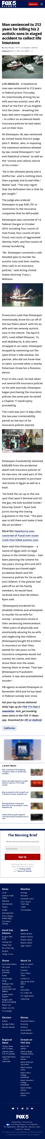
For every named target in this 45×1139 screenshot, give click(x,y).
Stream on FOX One (26, 1041)
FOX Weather (25, 910)
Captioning (24, 999)
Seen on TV (25, 967)
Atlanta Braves (26, 933)
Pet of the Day (8, 948)
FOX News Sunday (6, 922)
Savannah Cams (27, 898)
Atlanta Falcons (26, 936)
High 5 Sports (25, 946)
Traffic (23, 907)
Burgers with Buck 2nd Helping (9, 1000)
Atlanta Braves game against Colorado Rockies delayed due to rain (15, 816)
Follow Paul (6, 945)
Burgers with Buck (7, 937)
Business (24, 1027)
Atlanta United (26, 943)
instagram (27, 1109)
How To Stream (26, 964)
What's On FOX (8, 1008)
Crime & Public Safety (8, 896)
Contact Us (25, 978)
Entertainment (8, 913)
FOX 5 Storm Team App (25, 902)
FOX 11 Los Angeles (23, 48)
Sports (24, 930)
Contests (24, 970)
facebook (18, 1109)
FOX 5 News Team (25, 974)
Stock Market (25, 1030)
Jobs (22, 987)
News (5, 889)
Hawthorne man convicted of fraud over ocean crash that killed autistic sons (20, 535)
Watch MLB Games (25, 1058)
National (5, 901)
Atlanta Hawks (26, 940)
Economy (24, 1024)
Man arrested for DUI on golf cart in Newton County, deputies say (15, 793)
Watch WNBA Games (26, 1089)
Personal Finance (27, 1021)
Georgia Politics (8, 1024)
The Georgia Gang (7, 979)
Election (6, 1017)
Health (4, 910)
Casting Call (6, 942)
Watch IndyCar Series (26, 1068)
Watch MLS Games (25, 1094)
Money (24, 1017)
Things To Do (7, 954)
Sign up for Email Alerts (27, 982)
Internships (24, 990)
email (32, 1109)
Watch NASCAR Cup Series (26, 1063)
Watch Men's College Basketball (25, 1074)
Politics (5, 907)
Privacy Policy (25, 869)
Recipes (5, 951)
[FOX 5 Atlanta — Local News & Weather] (9, 4)
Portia (4, 975)
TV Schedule (7, 1011)
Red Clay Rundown (6, 971)
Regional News (7, 1041)
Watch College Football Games (26, 1052)
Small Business (26, 1033)
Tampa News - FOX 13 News (8, 1047)
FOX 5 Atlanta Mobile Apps (7, 917)
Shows (5, 960)
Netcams (24, 895)
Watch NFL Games (25, 1047)
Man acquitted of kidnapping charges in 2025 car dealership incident (14, 771)
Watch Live (33, 4)
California (34, 48)
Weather (25, 889)
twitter (22, 1109)
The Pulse (6, 967)
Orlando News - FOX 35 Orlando (8, 1052)
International (7, 904)
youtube (13, 1109)
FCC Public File (26, 993)
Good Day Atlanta (7, 932)
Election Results (8, 1027)
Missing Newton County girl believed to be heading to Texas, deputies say (15, 805)
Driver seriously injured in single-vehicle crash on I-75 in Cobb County (15, 783)
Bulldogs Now (7, 984)
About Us (25, 960)
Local (4, 892)
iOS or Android (33, 720)
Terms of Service (24, 871)
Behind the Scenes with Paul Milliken (9, 989)
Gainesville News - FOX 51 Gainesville (9, 1059)
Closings (23, 892)
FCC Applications (27, 996)
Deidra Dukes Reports (7, 995)
